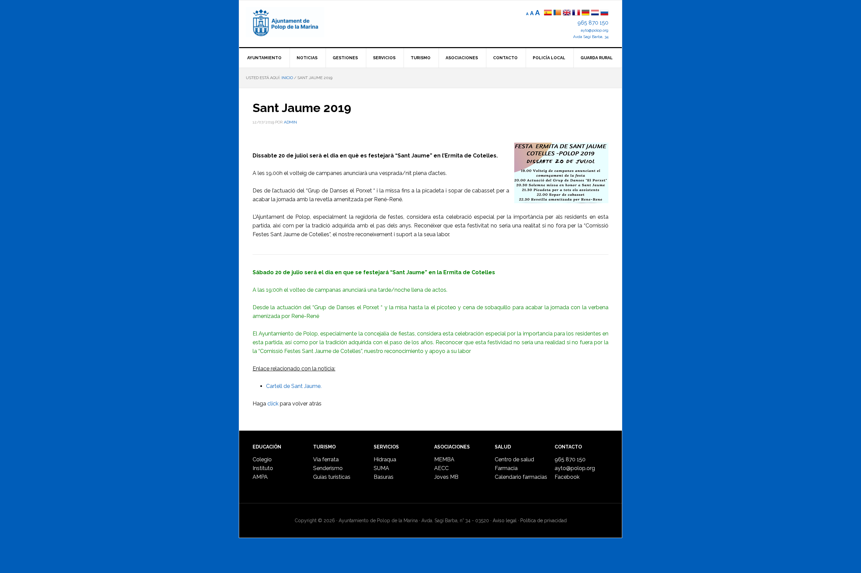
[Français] (576, 13)
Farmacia (506, 468)
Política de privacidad (543, 520)
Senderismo (328, 468)
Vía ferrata (326, 459)
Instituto (263, 468)
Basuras (384, 477)
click (272, 403)
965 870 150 (592, 23)
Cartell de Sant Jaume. (294, 386)
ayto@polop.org (594, 30)
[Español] (548, 13)
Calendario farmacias (521, 477)
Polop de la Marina (293, 22)
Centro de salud (514, 459)
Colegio (262, 459)
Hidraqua (385, 459)
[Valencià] (557, 13)
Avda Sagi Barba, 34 (590, 36)
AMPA (260, 477)
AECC (441, 468)
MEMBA (444, 459)
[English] (567, 13)
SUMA (381, 468)
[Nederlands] (595, 13)
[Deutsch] (586, 13)
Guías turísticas (331, 477)
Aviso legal (505, 520)
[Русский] (604, 13)
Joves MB (446, 477)
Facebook (567, 477)
